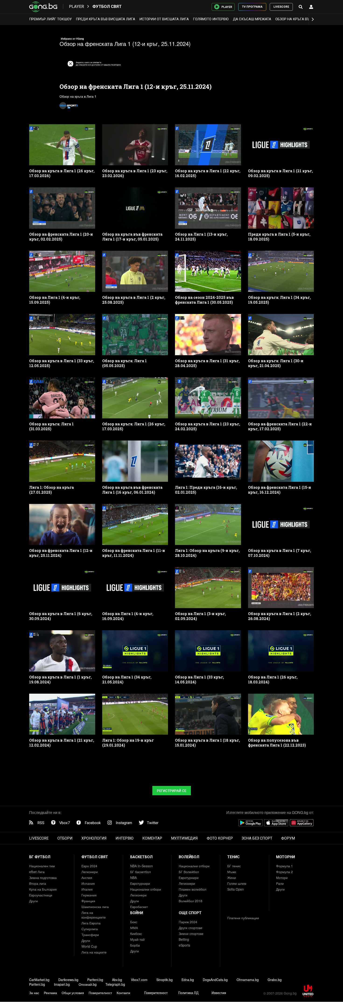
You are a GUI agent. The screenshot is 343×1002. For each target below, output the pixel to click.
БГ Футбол (39, 857)
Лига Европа (91, 923)
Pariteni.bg (95, 979)
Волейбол (189, 857)
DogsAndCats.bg (215, 979)
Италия (87, 889)
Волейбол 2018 (190, 901)
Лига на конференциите (93, 914)
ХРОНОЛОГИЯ (94, 838)
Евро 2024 (89, 866)
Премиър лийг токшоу (50, 19)
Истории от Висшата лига (164, 19)
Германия (89, 895)
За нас (34, 992)
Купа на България (43, 889)
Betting (184, 939)
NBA (133, 877)
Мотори (282, 877)
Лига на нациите (94, 952)
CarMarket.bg (39, 979)
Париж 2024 (188, 921)
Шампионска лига (95, 906)
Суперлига (89, 928)
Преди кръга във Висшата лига (105, 19)
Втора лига (37, 883)
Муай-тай (137, 939)
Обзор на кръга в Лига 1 (78, 96)
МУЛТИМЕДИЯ (184, 838)
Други (33, 901)
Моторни (285, 857)
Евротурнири (140, 883)
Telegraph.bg (115, 984)
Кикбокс (136, 933)
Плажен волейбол (192, 889)
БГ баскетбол (140, 871)
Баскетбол (141, 857)
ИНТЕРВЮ (124, 838)
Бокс (133, 921)
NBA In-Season (141, 866)
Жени (231, 877)
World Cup (89, 946)
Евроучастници (40, 895)
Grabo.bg (275, 979)
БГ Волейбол (189, 871)
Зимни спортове (191, 933)
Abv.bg (117, 979)
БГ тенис (234, 866)
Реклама (50, 992)
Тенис (233, 857)
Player (76, 6)
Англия (86, 877)
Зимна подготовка (43, 877)
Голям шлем (236, 883)
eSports (184, 945)
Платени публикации (243, 918)
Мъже (231, 871)
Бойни (136, 913)
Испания (88, 883)
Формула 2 (284, 871)
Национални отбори (145, 889)
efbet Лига (37, 871)
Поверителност (100, 992)
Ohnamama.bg (248, 979)
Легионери (89, 871)
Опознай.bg (88, 984)
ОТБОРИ (65, 838)
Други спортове (190, 927)
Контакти (123, 992)
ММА (134, 927)
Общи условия (73, 992)
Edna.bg (188, 979)
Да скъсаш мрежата (252, 19)
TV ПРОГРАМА (252, 6)
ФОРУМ (288, 838)
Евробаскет (139, 906)
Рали (280, 883)
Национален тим (42, 866)
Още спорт (190, 913)
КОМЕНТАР (152, 838)
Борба (135, 945)
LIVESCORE (281, 6)
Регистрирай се (171, 791)
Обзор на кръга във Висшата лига (307, 19)
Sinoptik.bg (164, 979)
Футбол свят (107, 6)
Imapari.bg (62, 984)
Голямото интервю (211, 19)
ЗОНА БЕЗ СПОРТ (257, 838)
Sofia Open (235, 889)
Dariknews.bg (68, 979)
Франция (88, 901)
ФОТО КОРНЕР (220, 838)
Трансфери (90, 934)
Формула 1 (284, 866)
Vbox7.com (139, 979)
